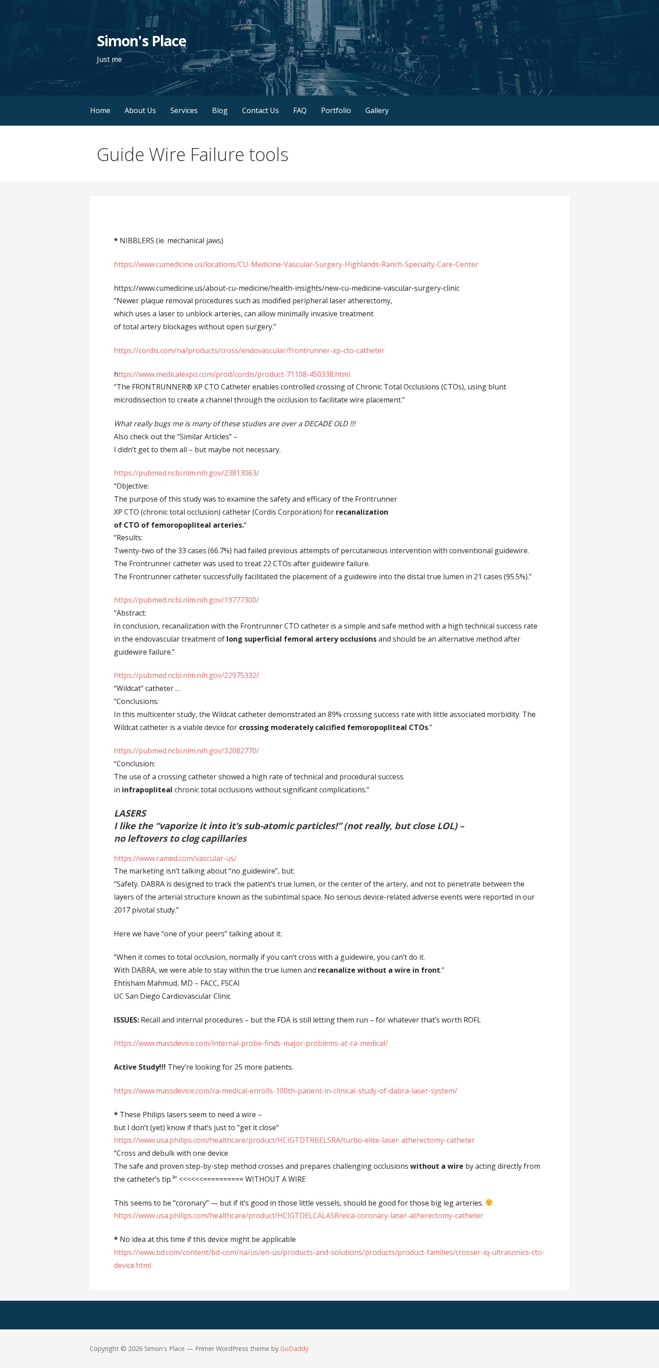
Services (184, 110)
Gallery (377, 110)
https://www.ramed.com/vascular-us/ (175, 858)
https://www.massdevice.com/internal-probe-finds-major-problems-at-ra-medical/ (251, 1043)
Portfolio (336, 110)
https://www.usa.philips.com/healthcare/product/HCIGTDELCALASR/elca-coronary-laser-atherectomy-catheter (298, 1215)
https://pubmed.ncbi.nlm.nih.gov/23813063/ (186, 473)
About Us (140, 110)
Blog (220, 110)
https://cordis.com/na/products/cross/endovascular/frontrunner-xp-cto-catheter (249, 350)
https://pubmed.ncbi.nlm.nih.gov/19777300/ (186, 600)
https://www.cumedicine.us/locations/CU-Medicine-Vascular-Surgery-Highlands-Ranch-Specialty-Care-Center (296, 264)
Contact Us (260, 110)
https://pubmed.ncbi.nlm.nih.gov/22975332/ (186, 675)
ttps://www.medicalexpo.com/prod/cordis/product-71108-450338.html (234, 374)
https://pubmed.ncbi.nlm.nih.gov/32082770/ (186, 751)
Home (100, 110)
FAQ (300, 110)
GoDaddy (294, 1348)
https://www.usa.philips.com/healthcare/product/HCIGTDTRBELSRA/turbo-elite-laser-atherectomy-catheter (294, 1140)
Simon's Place (141, 40)
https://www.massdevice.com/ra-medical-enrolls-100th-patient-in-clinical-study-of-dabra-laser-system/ (285, 1091)
